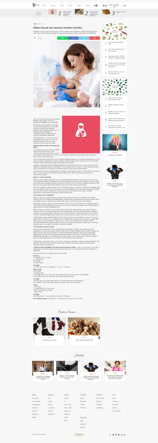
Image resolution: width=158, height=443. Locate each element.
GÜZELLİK (53, 5)
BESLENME (83, 401)
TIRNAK (50, 401)
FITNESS (82, 404)
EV (65, 401)
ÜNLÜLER (34, 411)
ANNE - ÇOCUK (41, 24)
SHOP (81, 421)
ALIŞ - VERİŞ (35, 398)
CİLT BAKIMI (51, 408)
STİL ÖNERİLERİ (36, 401)
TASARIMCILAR (36, 404)
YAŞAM (61, 5)
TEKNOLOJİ (67, 414)
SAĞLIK (82, 398)
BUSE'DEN (83, 418)
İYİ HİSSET (70, 5)
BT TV (114, 395)
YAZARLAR (87, 5)
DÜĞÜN (34, 417)
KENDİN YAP (35, 414)
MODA (44, 5)
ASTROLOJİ (83, 408)
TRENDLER (35, 408)
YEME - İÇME (67, 404)
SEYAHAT (66, 398)
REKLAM (82, 427)
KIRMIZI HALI (99, 408)
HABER (66, 417)
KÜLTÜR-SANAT (116, 411)
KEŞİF (65, 420)
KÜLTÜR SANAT (100, 398)
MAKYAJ (50, 404)
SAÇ (49, 398)
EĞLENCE (79, 5)
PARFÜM (50, 411)
